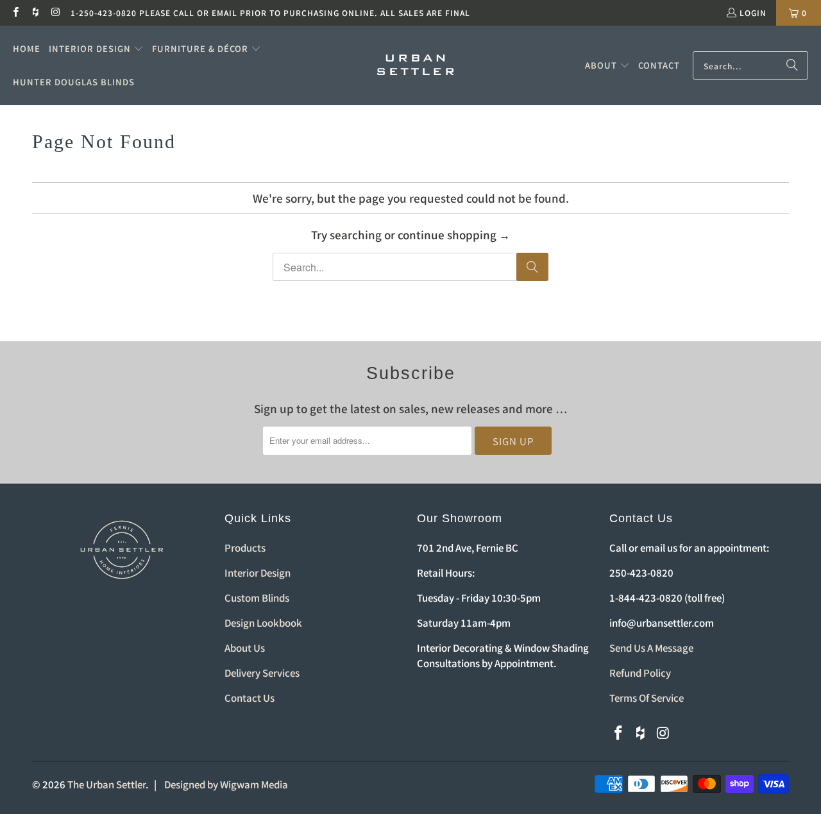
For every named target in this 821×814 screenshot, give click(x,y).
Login (753, 12)
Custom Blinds (256, 597)
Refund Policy (640, 672)
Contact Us (249, 697)
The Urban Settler (106, 784)
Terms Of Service (646, 697)
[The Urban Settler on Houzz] (35, 12)
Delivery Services (262, 672)
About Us (244, 647)
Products (245, 547)
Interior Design (257, 572)
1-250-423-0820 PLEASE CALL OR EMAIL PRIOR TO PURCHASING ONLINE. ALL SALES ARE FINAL (270, 12)
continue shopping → (454, 234)
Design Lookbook (263, 622)
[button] (96, 48)
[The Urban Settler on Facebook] (15, 12)
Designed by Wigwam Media (226, 784)
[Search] (792, 65)
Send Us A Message (651, 647)
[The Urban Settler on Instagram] (55, 12)
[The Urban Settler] (415, 65)
